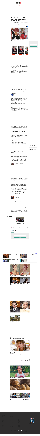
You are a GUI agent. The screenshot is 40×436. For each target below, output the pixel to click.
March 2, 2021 (20, 147)
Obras (2, 416)
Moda (2, 426)
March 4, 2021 (20, 193)
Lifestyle (19, 422)
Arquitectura (11, 424)
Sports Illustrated (20, 419)
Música (11, 420)
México (3, 420)
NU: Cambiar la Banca (31, 423)
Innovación (19, 413)
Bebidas (19, 425)
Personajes (19, 426)
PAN (11, 214)
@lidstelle (15, 40)
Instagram (36, 2)
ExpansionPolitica (21, 430)
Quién (3, 424)
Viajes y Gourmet (3, 427)
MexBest (19, 424)
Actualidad (19, 416)
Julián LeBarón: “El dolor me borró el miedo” (19, 163)
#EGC (19, 192)
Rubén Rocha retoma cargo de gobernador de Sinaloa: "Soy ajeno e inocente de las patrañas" (32, 146)
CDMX (2, 421)
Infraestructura (11, 423)
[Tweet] (26, 26)
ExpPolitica (18, 430)
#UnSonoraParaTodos (14, 140)
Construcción (11, 422)
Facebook (37, 2)
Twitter (35, 2)
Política (3, 419)
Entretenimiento (11, 418)
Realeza (3, 425)
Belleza (11, 415)
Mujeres (3, 417)
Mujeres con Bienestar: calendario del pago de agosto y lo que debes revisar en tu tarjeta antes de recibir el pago (33, 149)
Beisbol (19, 420)
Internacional (3, 415)
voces (15, 94)
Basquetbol (19, 421)
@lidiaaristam (14, 230)
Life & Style (11, 417)
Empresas (3, 413)
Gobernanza (11, 427)
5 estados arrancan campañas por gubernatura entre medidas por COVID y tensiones (20, 223)
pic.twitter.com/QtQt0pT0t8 (23, 192)
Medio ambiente (11, 426)
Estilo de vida (11, 416)
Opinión (3, 422)
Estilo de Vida (19, 427)
